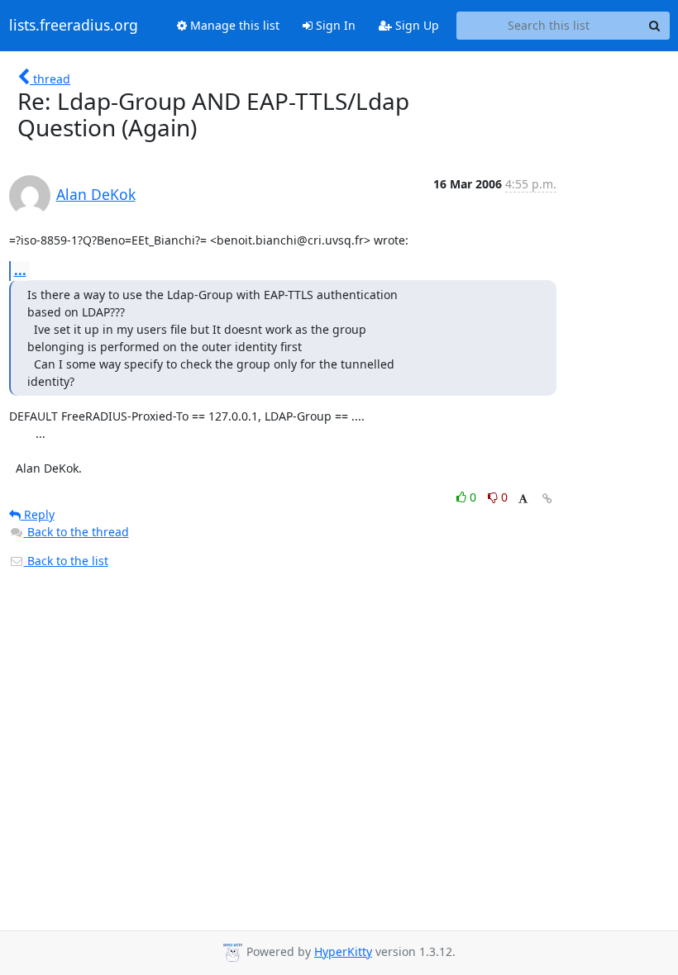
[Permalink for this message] (547, 499)
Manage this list (233, 25)
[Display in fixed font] (523, 499)
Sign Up (415, 25)
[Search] (655, 26)
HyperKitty (343, 951)
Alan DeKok (96, 194)
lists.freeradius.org (73, 26)
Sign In (334, 25)
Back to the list (66, 560)
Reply (38, 514)
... (20, 270)
